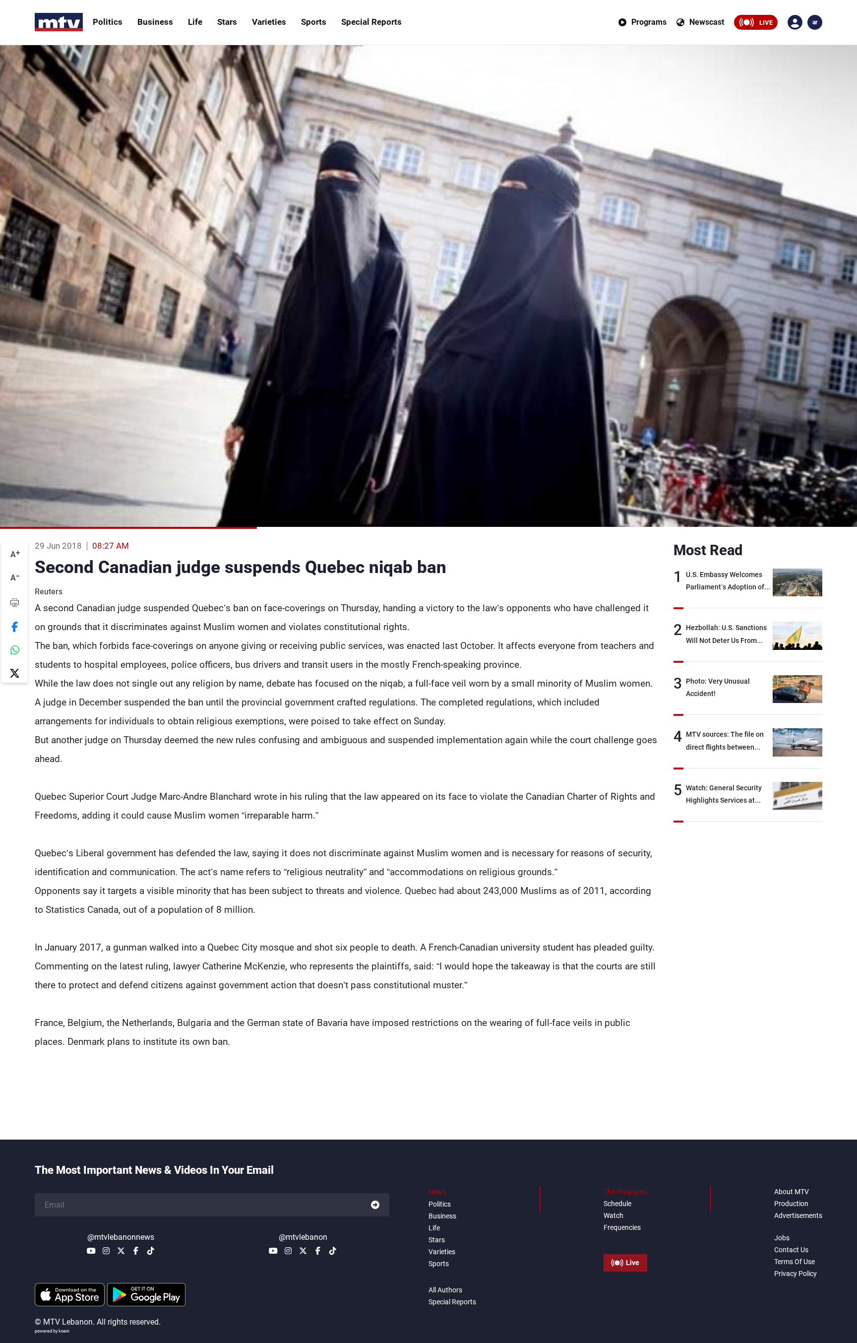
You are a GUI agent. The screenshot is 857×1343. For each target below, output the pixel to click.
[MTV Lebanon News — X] (121, 1250)
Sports (313, 22)
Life (195, 22)
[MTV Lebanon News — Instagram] (106, 1250)
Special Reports (371, 22)
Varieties (269, 22)
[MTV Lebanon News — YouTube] (91, 1250)
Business (155, 22)
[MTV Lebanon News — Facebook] (135, 1250)
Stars (227, 22)
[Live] (625, 1240)
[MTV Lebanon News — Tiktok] (150, 1250)
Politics (107, 22)
